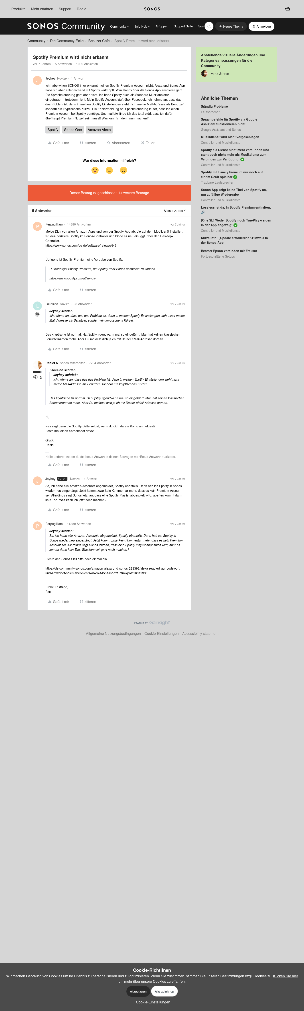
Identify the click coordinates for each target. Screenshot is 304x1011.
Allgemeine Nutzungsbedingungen (113, 633)
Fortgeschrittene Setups (218, 256)
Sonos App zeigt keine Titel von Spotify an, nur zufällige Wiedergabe (234, 192)
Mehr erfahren (42, 8)
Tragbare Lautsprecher (217, 182)
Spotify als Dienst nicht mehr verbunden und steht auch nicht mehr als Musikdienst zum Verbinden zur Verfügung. (235, 154)
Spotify (52, 129)
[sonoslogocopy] (152, 9)
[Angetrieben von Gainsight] (152, 624)
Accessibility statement (200, 633)
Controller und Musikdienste (220, 142)
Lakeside (51, 303)
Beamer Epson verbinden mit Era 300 (229, 250)
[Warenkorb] (287, 9)
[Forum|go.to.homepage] (66, 26)
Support (65, 8)
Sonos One (73, 129)
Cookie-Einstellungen (161, 633)
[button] (231, 26)
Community (36, 40)
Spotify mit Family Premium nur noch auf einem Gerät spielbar (232, 174)
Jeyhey (50, 78)
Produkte (18, 8)
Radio (81, 8)
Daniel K (51, 363)
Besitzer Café (99, 40)
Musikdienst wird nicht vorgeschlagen (230, 137)
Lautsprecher (210, 112)
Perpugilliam (54, 224)
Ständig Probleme (214, 106)
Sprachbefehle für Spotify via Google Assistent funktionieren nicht (229, 121)
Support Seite (183, 26)
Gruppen (162, 26)
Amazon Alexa (99, 129)
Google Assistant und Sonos (221, 129)
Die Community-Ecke (67, 40)
